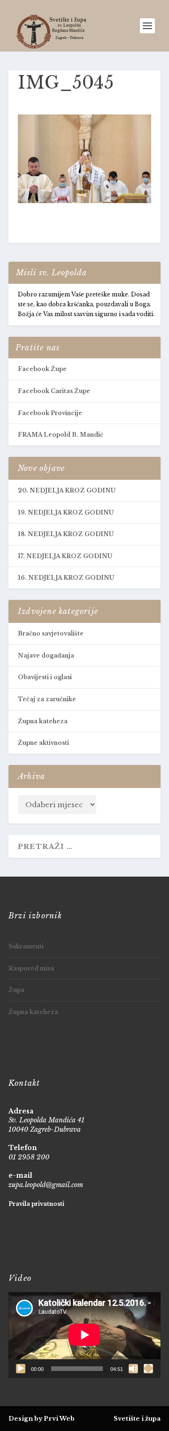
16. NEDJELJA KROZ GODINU (66, 577)
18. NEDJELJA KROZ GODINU (66, 534)
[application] (84, 1335)
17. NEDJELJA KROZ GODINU (65, 556)
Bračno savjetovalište (51, 633)
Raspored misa (31, 968)
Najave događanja (46, 655)
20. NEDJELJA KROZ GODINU (66, 490)
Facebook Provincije (50, 412)
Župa (16, 989)
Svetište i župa (137, 1419)
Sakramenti (26, 946)
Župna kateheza (43, 721)
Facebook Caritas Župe (54, 390)
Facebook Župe (42, 368)
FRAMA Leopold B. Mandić (60, 434)
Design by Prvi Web (41, 1419)
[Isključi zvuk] (133, 1368)
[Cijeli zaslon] (148, 1368)
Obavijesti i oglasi (45, 677)
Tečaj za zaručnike (47, 699)
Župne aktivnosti (43, 742)
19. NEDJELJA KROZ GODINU (66, 512)
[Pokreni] (20, 1368)
